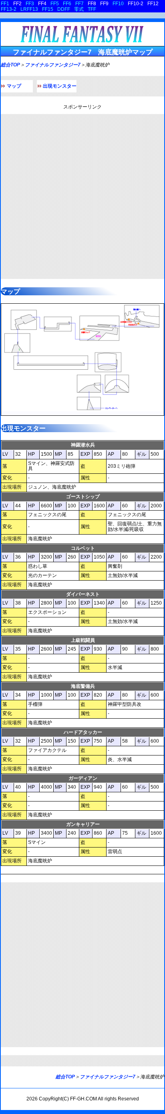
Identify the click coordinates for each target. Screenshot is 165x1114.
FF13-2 (8, 9)
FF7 (79, 3)
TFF (92, 9)
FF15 (47, 9)
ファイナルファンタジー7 (52, 65)
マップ (14, 86)
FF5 (54, 3)
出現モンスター (59, 86)
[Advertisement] (82, 196)
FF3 (30, 3)
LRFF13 (29, 9)
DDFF (63, 9)
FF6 (67, 3)
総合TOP (10, 65)
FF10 (118, 3)
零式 (79, 9)
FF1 (5, 3)
